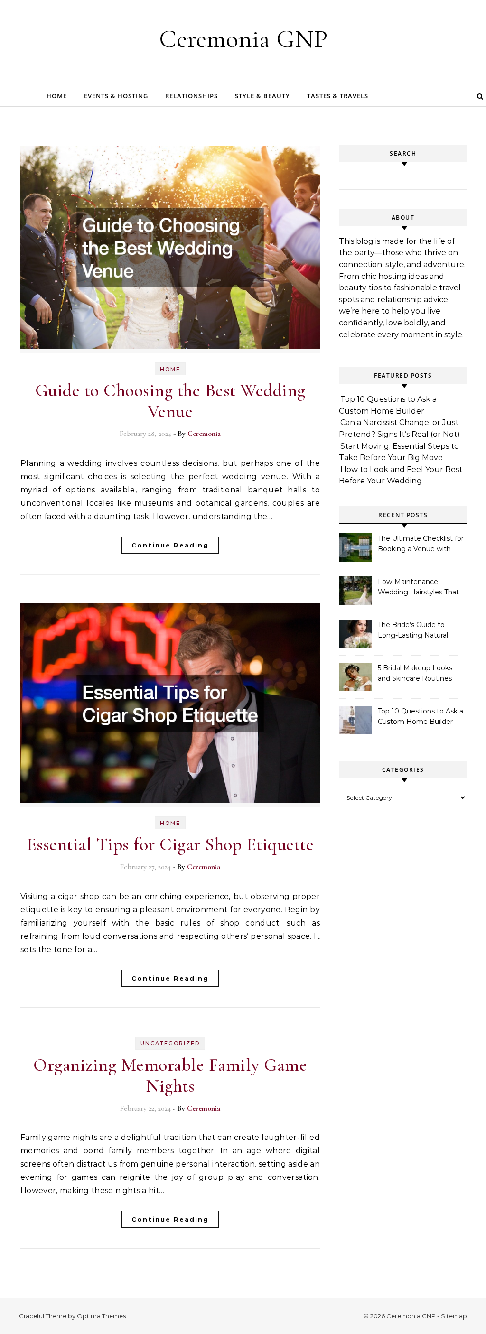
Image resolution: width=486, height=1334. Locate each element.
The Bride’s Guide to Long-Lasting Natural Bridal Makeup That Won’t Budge (421, 631)
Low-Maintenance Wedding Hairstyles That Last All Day (418, 587)
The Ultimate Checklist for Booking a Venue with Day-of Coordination (421, 544)
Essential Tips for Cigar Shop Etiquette (170, 844)
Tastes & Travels (337, 96)
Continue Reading (170, 545)
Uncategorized (170, 1043)
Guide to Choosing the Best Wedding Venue (170, 401)
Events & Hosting (116, 96)
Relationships (191, 96)
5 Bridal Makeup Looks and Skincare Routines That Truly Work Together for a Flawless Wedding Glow (420, 674)
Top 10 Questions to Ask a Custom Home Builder (420, 716)
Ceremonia (204, 433)
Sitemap (454, 1316)
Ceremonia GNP (243, 38)
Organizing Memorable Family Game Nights (170, 1075)
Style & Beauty (262, 96)
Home (57, 96)
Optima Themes (101, 1316)
